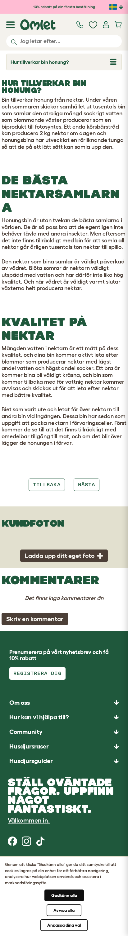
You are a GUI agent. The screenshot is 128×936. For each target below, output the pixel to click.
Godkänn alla (64, 895)
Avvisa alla (64, 910)
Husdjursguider (31, 760)
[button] (64, 761)
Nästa (86, 484)
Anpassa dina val (64, 925)
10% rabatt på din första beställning (64, 7)
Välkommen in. (29, 820)
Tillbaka (46, 484)
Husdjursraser (29, 746)
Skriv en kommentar (34, 619)
